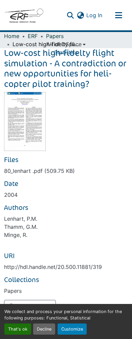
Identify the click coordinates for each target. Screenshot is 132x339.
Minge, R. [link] (15, 235)
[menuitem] (66, 44)
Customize (72, 329)
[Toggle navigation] (118, 15)
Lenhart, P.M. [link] (20, 218)
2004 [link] (11, 194)
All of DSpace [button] (64, 44)
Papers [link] (55, 36)
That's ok (17, 329)
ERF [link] (33, 36)
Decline (44, 329)
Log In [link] (94, 15)
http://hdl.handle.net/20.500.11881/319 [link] (53, 267)
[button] (24, 15)
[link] (66, 171)
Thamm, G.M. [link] (21, 226)
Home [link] (11, 36)
